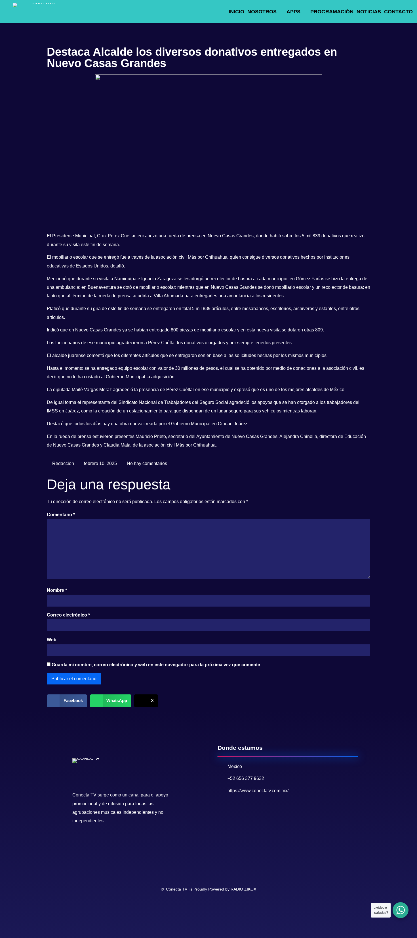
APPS (293, 11)
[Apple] (126, 841)
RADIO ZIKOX (243, 889)
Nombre (57, 590)
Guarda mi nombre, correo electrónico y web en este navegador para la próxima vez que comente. (156, 664)
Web (51, 639)
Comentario (61, 514)
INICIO (236, 11)
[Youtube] (90, 841)
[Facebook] (78, 841)
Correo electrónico (68, 615)
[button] (67, 700)
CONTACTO (398, 11)
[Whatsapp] (102, 841)
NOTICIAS (369, 11)
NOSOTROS (262, 11)
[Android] (114, 841)
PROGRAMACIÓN (331, 11)
